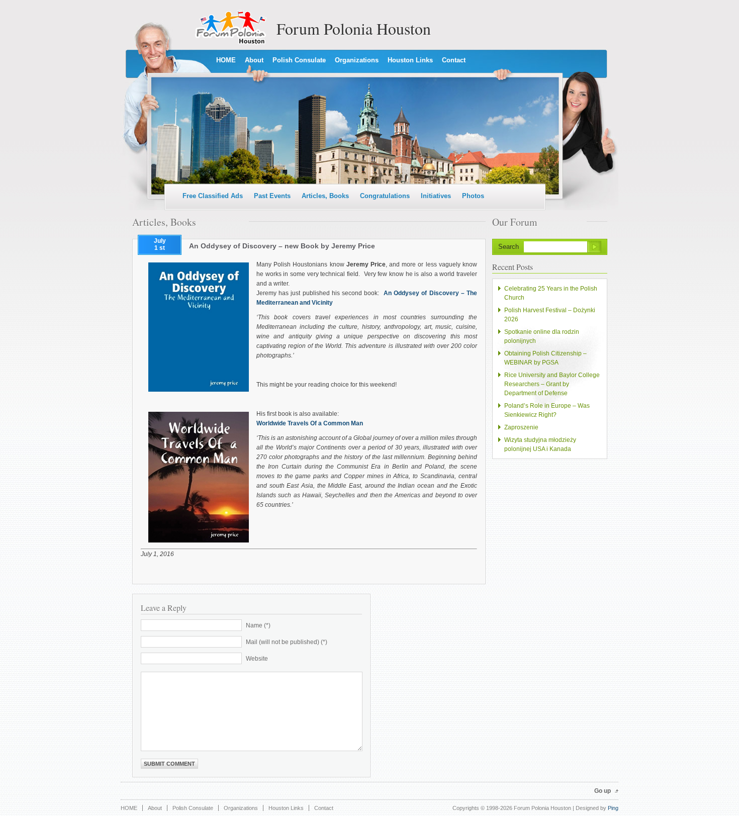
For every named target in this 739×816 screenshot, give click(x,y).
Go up (602, 790)
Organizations (357, 60)
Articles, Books (325, 196)
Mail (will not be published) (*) (286, 642)
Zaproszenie (521, 427)
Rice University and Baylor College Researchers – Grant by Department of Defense (552, 384)
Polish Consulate (299, 60)
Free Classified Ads (212, 196)
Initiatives (436, 196)
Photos (473, 196)
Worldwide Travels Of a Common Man (309, 423)
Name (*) (258, 625)
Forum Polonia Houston (353, 28)
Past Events (272, 196)
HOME (226, 60)
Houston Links (410, 60)
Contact (454, 60)
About (254, 60)
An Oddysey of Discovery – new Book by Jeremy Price (282, 246)
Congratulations (385, 196)
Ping (613, 808)
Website (257, 658)
